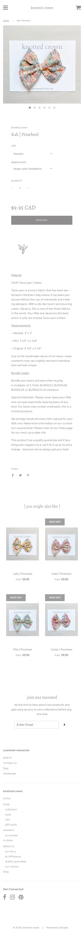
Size (13, 146)
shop (6, 804)
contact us (10, 763)
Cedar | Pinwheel (61, 649)
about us (8, 846)
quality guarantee (15, 861)
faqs (6, 768)
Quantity (16, 181)
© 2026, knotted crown (26, 927)
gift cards (11, 824)
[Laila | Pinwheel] (22, 544)
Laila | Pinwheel (22, 574)
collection (11, 809)
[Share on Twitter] (20, 475)
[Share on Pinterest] (28, 475)
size (7, 819)
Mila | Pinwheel (22, 649)
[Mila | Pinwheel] (22, 619)
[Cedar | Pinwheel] (61, 619)
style (8, 814)
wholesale (9, 773)
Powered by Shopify (57, 927)
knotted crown (42, 7)
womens (8, 830)
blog (6, 871)
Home (6, 20)
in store (8, 840)
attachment (18, 162)
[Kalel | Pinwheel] (61, 544)
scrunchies (11, 835)
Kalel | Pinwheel (61, 574)
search (7, 757)
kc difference (13, 856)
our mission (12, 866)
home (6, 798)
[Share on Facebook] (13, 475)
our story (10, 851)
